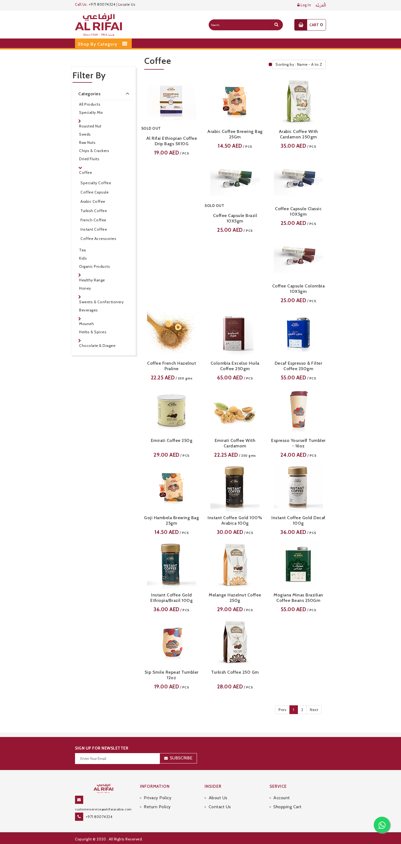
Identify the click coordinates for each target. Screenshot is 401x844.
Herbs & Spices (92, 331)
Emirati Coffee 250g (172, 440)
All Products (89, 104)
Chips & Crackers (94, 150)
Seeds (85, 134)
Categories (89, 93)
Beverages (88, 310)
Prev (282, 710)
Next (314, 710)
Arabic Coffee (92, 201)
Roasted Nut (90, 126)
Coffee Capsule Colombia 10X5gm (298, 288)
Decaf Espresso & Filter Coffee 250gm (298, 366)
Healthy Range (92, 280)
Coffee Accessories (98, 238)
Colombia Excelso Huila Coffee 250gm (235, 366)
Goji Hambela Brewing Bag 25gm (171, 520)
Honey (85, 288)
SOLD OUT (151, 128)
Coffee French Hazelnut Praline (171, 366)
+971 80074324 (102, 4)
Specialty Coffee (95, 182)
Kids (83, 258)
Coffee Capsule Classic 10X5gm (298, 211)
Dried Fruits (89, 158)
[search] (276, 25)
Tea (82, 250)
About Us (218, 797)
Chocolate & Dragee (97, 345)
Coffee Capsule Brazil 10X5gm (235, 218)
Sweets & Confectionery (101, 301)
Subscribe (181, 757)
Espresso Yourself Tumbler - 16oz (298, 443)
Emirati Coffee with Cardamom (235, 443)
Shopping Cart (287, 806)
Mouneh (86, 323)
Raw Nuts (87, 142)
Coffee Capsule (94, 192)
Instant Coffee (93, 229)
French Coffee (93, 220)
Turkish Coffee (93, 210)
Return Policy (157, 806)
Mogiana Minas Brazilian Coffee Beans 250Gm (298, 597)
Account (281, 797)
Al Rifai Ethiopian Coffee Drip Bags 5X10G (171, 141)
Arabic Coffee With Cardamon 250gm (298, 134)
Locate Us (127, 4)
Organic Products (94, 266)
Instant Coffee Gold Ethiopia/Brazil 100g (171, 597)
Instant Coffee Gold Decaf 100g (298, 520)
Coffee (85, 172)
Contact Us (220, 806)
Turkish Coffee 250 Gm (235, 672)
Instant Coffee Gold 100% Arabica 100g (235, 520)
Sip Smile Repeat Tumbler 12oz (172, 675)
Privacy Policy (157, 797)
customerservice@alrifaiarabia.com (103, 809)
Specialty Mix (91, 112)
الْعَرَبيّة (320, 5)
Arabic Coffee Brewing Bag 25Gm (235, 134)
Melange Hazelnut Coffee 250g (235, 597)
